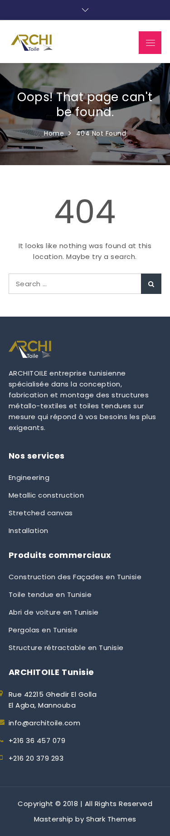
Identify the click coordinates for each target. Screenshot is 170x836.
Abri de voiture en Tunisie (54, 612)
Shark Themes (111, 819)
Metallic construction (46, 495)
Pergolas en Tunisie (43, 630)
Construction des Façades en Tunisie (75, 577)
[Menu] (150, 42)
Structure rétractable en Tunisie (66, 647)
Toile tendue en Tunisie (50, 594)
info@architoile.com (45, 723)
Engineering (29, 477)
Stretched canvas (41, 513)
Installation (29, 530)
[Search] (151, 284)
